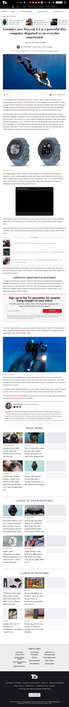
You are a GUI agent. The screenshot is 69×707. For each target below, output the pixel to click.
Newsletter (62, 94)
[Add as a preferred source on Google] (34, 695)
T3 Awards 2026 (42, 11)
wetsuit (16, 392)
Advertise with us (42, 686)
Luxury (41, 7)
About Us (45, 683)
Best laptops (34, 654)
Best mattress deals (49, 657)
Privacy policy (19, 686)
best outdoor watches (31, 100)
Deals (13, 11)
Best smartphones (34, 660)
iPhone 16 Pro (19, 654)
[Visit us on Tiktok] (42, 3)
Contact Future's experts (31, 683)
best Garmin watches (25, 283)
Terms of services (27, 315)
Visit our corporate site (54, 701)
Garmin (5, 100)
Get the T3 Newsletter (26, 11)
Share (7, 94)
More (53, 7)
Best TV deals (49, 660)
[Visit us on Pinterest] (30, 3)
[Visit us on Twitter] (27, 3)
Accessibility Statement (13, 683)
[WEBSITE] (17, 407)
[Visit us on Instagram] (36, 3)
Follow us (54, 94)
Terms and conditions (56, 683)
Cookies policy (30, 686)
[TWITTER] (14, 407)
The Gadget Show (58, 11)
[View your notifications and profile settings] (53, 2)
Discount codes (49, 663)
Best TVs (34, 657)
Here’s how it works (53, 51)
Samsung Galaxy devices (19, 658)
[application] (34, 201)
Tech (17, 7)
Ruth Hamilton (27, 47)
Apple (16, 385)
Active (24, 7)
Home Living (32, 7)
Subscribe (58, 2)
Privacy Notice (55, 315)
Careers (52, 686)
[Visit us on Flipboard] (39, 3)
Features (50, 47)
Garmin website (16, 398)
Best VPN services (19, 666)
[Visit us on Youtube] (33, 3)
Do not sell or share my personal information (34, 689)
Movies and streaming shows (19, 662)
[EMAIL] (20, 407)
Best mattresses (34, 663)
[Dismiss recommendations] (67, 16)
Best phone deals (49, 654)
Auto (47, 7)
